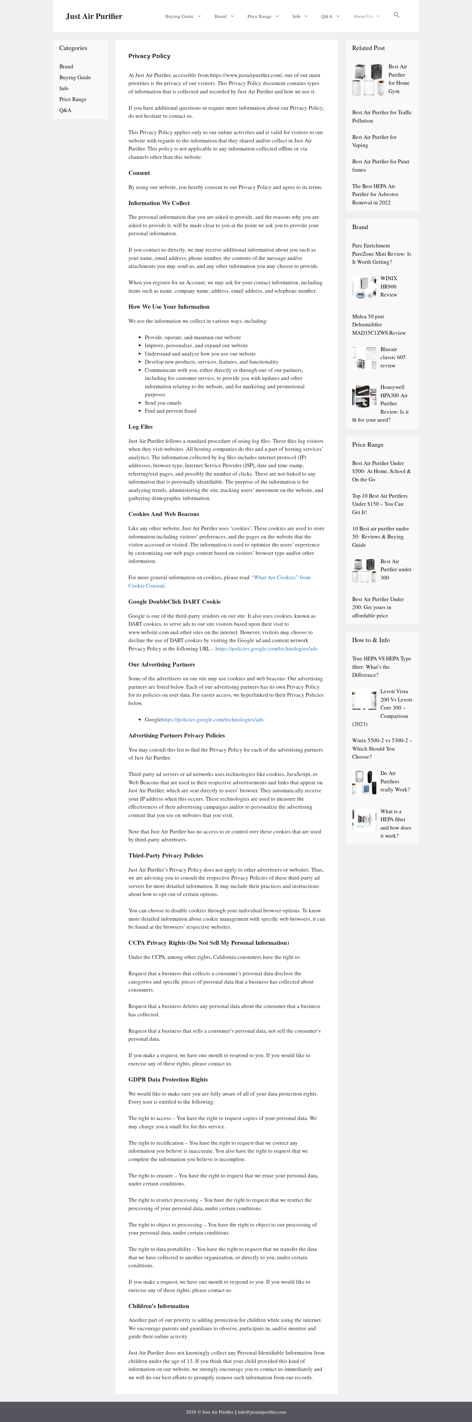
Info (297, 16)
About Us (362, 16)
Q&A (326, 16)
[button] (396, 16)
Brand (220, 16)
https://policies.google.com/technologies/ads (266, 648)
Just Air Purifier (94, 16)
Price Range (260, 16)
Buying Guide (179, 16)
